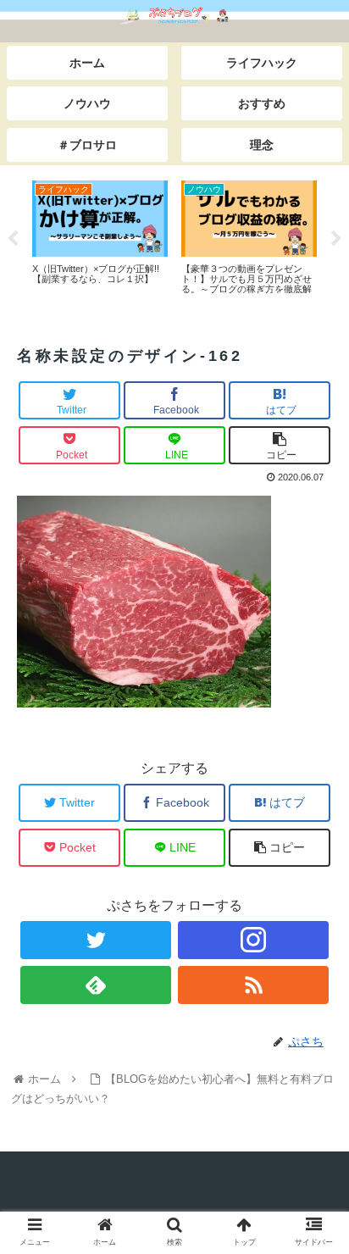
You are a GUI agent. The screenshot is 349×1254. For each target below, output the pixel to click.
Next (336, 238)
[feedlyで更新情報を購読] (96, 985)
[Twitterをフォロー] (96, 940)
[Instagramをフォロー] (254, 940)
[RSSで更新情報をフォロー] (254, 985)
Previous (12, 238)
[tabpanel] (100, 236)
